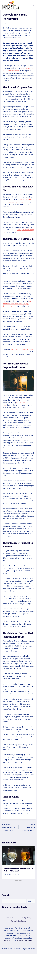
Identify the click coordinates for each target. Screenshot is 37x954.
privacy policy (9, 940)
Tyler (5, 23)
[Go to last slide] (4, 863)
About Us (9, 918)
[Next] (32, 863)
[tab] (16, 880)
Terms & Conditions (18, 921)
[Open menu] (33, 5)
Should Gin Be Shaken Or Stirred (28, 827)
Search (30, 901)
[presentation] (18, 855)
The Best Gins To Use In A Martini (8, 827)
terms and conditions (24, 940)
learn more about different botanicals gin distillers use (17, 303)
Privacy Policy (26, 918)
